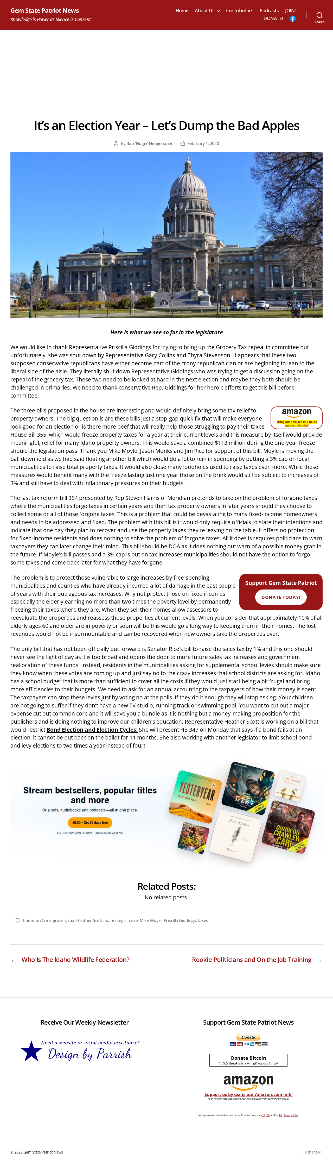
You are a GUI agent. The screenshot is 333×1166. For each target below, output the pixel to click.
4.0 (280, 1115)
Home (182, 11)
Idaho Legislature (121, 920)
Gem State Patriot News (44, 10)
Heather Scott (89, 920)
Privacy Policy (291, 1115)
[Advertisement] (166, 68)
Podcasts (269, 11)
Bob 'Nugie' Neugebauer (149, 143)
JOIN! (290, 11)
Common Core (37, 920)
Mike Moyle (151, 920)
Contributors (239, 11)
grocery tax (63, 920)
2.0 (263, 1115)
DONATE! (273, 18)
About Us (204, 11)
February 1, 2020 (203, 143)
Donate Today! (280, 597)
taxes (203, 920)
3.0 (268, 1115)
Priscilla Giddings (180, 920)
